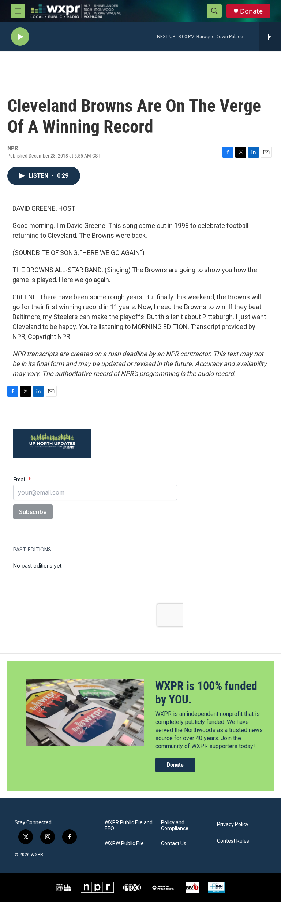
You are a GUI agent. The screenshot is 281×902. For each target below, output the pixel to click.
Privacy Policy (232, 824)
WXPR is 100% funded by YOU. (206, 692)
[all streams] (270, 36)
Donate (251, 11)
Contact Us (173, 843)
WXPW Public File (124, 843)
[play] (20, 37)
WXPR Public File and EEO (129, 825)
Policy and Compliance (174, 825)
